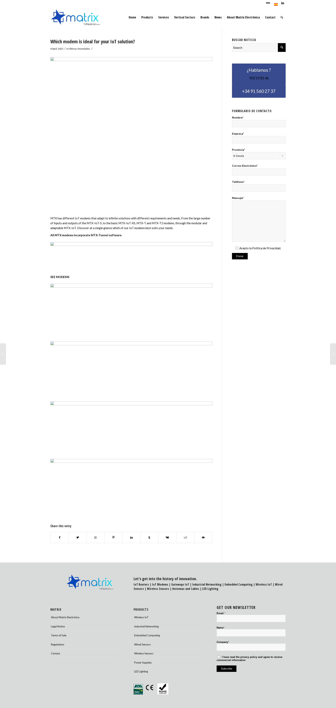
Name (220, 627)
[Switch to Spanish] (276, 4)
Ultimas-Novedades (79, 48)
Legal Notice (58, 626)
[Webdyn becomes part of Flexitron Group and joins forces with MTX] (3, 354)
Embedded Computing (147, 635)
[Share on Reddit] (185, 537)
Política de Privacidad (266, 248)
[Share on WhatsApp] (95, 537)
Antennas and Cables (185, 589)
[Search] (282, 17)
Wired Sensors (142, 644)
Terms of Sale (58, 635)
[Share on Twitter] (77, 537)
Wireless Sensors (158, 589)
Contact (55, 653)
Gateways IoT (180, 584)
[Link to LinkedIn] (283, 3)
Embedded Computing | (240, 584)
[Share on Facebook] (59, 537)
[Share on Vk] (167, 537)
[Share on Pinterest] (113, 537)
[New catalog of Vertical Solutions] (333, 354)
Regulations (57, 644)
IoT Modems (160, 584)
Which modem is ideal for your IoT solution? (92, 41)
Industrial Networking (206, 584)
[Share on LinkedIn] (131, 537)
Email (221, 613)
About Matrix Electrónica (65, 617)
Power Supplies (143, 662)
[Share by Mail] (203, 537)
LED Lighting (210, 589)
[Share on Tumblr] (149, 537)
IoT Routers (141, 584)
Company (223, 642)
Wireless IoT (264, 584)
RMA (268, 2)
